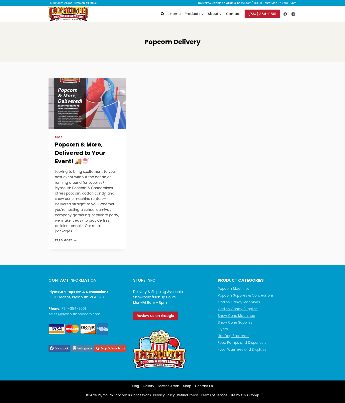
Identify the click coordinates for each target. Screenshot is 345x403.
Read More (66, 240)
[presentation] (87, 103)
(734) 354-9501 (262, 13)
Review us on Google (155, 315)
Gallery (148, 386)
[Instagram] (293, 14)
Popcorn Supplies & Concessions (246, 295)
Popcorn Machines (234, 288)
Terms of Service (214, 395)
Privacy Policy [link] (164, 395)
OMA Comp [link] (250, 395)
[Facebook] (285, 14)
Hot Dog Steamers (233, 335)
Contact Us (204, 386)
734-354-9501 (73, 308)
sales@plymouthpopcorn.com (74, 314)
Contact (233, 13)
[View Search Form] (162, 14)
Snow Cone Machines (236, 315)
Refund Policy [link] (187, 395)
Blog (58, 137)
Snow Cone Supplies (235, 322)
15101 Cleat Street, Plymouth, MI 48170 (73, 3)
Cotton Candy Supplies (238, 309)
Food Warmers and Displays (242, 349)
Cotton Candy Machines (239, 302)
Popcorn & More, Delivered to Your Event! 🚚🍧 (80, 153)
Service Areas (168, 386)
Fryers (223, 329)
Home (175, 13)
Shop (187, 386)
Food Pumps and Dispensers (242, 342)
